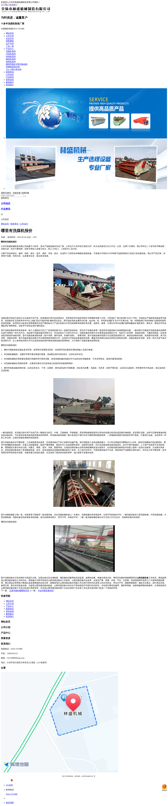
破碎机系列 (11, 59)
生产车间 (10, 44)
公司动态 (10, 74)
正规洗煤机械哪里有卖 (19, 591)
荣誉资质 (10, 80)
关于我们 (5, 5)
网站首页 (10, 33)
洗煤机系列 (11, 51)
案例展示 (10, 82)
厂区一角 (10, 46)
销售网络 (10, 41)
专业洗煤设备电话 (46, 591)
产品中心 (10, 49)
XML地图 (119, 776)
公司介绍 (10, 36)
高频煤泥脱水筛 (13, 67)
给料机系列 (11, 62)
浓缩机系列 (11, 56)
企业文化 (10, 38)
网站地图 (112, 776)
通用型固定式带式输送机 (17, 64)
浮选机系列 (11, 54)
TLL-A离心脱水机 (14, 69)
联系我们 (13, 5)
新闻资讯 (10, 72)
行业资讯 (10, 77)
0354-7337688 (11, 794)
